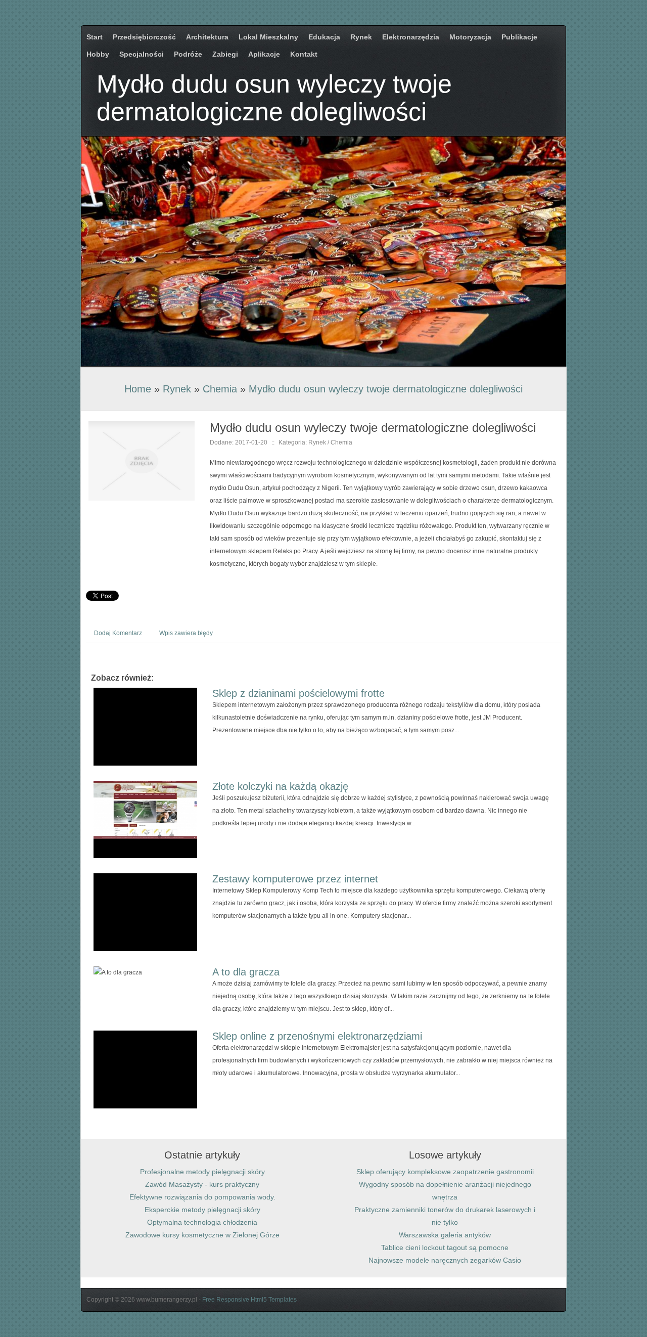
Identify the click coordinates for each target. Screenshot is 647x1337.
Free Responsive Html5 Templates (249, 1299)
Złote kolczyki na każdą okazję (280, 786)
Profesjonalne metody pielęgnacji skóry (202, 1172)
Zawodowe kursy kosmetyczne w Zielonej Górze (202, 1235)
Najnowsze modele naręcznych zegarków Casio (444, 1260)
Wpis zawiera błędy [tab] (186, 633)
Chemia (220, 388)
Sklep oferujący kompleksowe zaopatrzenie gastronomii (445, 1172)
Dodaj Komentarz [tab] (118, 633)
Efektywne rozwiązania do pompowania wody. (202, 1197)
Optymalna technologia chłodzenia (202, 1222)
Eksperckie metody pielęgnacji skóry (202, 1210)
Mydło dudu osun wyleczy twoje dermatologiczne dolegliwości (386, 388)
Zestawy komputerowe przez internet (295, 878)
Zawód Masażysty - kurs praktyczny (202, 1184)
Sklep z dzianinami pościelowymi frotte (298, 693)
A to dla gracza (246, 971)
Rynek (177, 388)
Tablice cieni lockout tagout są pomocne (445, 1247)
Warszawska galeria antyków (445, 1235)
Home (137, 388)
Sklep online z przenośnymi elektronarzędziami (317, 1036)
